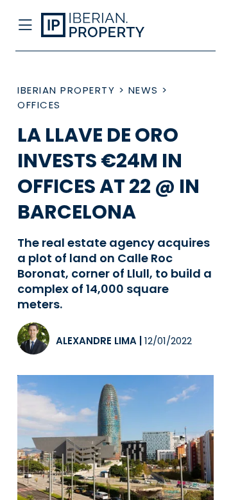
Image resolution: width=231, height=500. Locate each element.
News (143, 90)
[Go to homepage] (95, 25)
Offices (39, 105)
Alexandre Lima (96, 340)
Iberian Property (66, 90)
